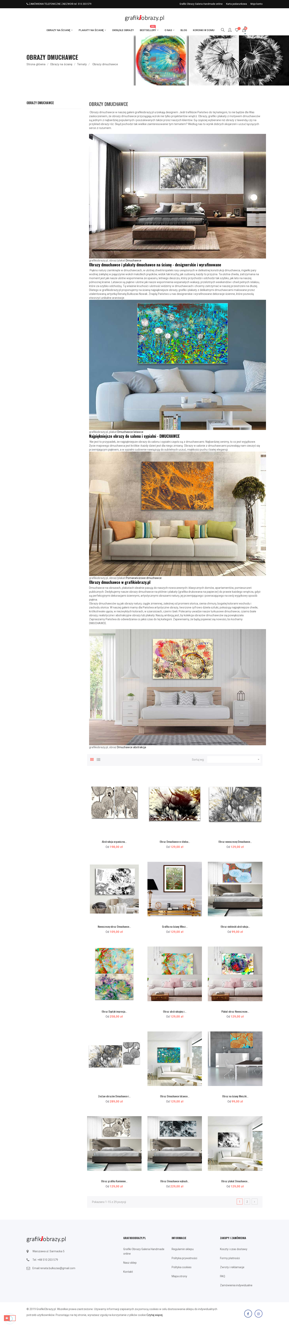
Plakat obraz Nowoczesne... (235, 1011)
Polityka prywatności (184, 1258)
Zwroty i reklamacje (232, 1267)
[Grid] (92, 759)
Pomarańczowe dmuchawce (144, 578)
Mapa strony (179, 1276)
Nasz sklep (130, 1262)
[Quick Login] (228, 30)
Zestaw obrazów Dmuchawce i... (114, 1096)
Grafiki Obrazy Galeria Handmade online (201, 4)
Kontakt (128, 1271)
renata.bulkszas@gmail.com (57, 1268)
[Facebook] (248, 1314)
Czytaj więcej (154, 1315)
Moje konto (256, 4)
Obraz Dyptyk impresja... (114, 1011)
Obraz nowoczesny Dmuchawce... (235, 841)
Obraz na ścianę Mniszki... (235, 1096)
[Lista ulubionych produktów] (237, 30)
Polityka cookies (181, 1267)
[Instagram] (258, 1314)
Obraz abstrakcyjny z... (174, 1011)
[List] (98, 759)
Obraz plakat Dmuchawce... (235, 1181)
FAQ (222, 1276)
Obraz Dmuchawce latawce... (174, 1096)
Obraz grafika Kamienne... (114, 1181)
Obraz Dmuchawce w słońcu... (175, 841)
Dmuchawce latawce (130, 431)
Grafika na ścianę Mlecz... (175, 926)
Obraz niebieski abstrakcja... (235, 926)
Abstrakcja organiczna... (114, 841)
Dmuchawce (133, 260)
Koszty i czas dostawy (233, 1249)
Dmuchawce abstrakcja (131, 747)
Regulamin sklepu (183, 1249)
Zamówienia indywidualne (236, 1285)
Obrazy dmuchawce (40, 102)
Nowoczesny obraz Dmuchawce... (114, 926)
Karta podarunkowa (236, 4)
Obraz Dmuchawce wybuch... (174, 1181)
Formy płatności (230, 1258)
